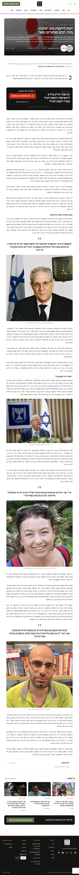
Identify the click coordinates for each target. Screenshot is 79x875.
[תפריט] (75, 4)
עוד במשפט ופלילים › (10, 778)
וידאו (52, 858)
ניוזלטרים (19, 10)
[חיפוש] (70, 4)
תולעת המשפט (31, 170)
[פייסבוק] (75, 852)
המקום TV (33, 10)
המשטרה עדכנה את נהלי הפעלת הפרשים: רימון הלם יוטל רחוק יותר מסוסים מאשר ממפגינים (64, 804)
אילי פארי (23, 810)
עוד (12, 10)
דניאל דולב (56, 48)
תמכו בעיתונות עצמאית (11, 4)
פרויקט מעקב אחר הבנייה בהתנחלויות (36, 846)
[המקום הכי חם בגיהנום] (67, 843)
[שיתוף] (13, 48)
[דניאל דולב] (69, 48)
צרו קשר (23, 851)
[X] (71, 852)
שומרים (50, 48)
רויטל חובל (47, 808)
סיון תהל (71, 808)
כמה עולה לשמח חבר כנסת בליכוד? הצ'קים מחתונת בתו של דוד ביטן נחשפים (40, 804)
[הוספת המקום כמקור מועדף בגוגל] (7, 48)
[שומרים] (63, 48)
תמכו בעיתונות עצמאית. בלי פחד (20, 820)
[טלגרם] (58, 852)
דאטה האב (48, 10)
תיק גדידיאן (36, 858)
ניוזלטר (22, 854)
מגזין (40, 10)
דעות (63, 10)
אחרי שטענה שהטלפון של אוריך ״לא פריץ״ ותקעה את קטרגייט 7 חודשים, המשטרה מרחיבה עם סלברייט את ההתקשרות (16, 805)
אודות (24, 844)
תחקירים (56, 10)
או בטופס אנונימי (21, 102)
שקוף (10, 847)
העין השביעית (8, 844)
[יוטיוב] (62, 852)
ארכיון (26, 10)
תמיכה (24, 847)
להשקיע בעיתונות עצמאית (24, 64)
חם (69, 10)
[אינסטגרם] (67, 852)
